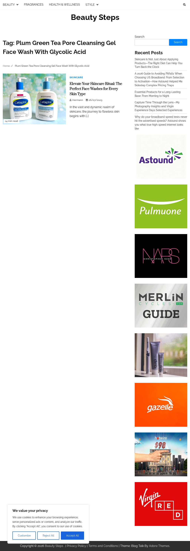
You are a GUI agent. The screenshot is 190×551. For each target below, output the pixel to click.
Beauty (9, 5)
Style (90, 5)
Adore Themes (159, 546)
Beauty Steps (95, 17)
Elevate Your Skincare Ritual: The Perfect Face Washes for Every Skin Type (96, 89)
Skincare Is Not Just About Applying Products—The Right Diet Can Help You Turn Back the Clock (158, 63)
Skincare (76, 77)
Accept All (72, 535)
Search (139, 36)
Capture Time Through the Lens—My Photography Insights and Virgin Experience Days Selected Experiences (158, 106)
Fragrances (33, 4)
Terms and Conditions (103, 546)
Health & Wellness (64, 4)
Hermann (77, 100)
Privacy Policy (76, 546)
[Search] (184, 4)
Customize (24, 535)
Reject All (48, 535)
